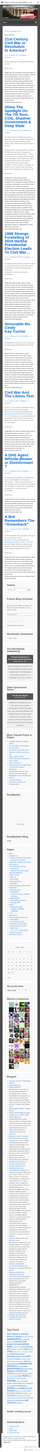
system (9, 1398)
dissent (20, 505)
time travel (23, 315)
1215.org (13, 877)
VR (27, 317)
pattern (7, 304)
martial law (21, 89)
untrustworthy (19, 1400)
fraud (13, 1364)
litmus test (11, 442)
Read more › (9, 68)
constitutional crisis (19, 79)
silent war (19, 218)
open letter (19, 370)
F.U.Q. (11, 913)
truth (31, 1398)
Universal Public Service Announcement (19, 383)
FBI (28, 195)
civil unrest (22, 77)
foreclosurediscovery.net (17, 1166)
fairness (23, 565)
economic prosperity (15, 565)
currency (18, 1351)
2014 (13, 353)
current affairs (12, 193)
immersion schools (24, 439)
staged (7, 315)
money (12, 91)
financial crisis (20, 1361)
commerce (26, 186)
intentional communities (11, 87)
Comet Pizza (18, 186)
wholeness (20, 1403)
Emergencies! (13, 856)
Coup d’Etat (21, 190)
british (27, 561)
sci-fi (28, 310)
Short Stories (13, 915)
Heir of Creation (14, 364)
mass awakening (29, 89)
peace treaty (12, 372)
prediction (17, 306)
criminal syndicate (30, 190)
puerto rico (21, 94)
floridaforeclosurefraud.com (18, 1161)
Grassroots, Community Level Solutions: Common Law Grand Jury (19, 752)
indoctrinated (8, 300)
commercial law (9, 188)
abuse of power (30, 431)
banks (14, 561)
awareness (8, 285)
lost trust (15, 89)
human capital (29, 364)
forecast (30, 83)
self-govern (27, 379)
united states (19, 222)
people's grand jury (26, 372)
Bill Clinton (27, 180)
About (11, 853)
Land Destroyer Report (16, 1242)
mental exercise (9, 302)
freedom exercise (9, 362)
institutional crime (24, 201)
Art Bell (28, 283)
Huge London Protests (16, 756)
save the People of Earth (16, 379)
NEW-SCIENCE (15, 898)
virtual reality (21, 317)
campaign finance (10, 182)
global (10, 199)
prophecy (23, 306)
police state (22, 444)
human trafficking (14, 201)
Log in (11, 1428)
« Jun (8, 977)
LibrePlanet (13, 883)
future (25, 295)
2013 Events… (14, 879)
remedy (7, 379)
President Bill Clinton (23, 375)
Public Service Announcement (25, 377)
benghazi (20, 180)
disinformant (13, 505)
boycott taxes (26, 74)
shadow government (10, 218)
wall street (9, 574)
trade (24, 1398)
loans (29, 570)
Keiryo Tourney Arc (15, 763)
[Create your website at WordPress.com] (20, 2)
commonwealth (9, 79)
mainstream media (15, 205)
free (21, 437)
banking (15, 180)
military (24, 1378)
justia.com (12, 1238)
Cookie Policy (7, 1442)
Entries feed (13, 1430)
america (24, 72)
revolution (24, 96)
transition (11, 100)
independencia (30, 85)
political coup (17, 212)
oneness (9, 1385)
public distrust (13, 94)
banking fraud (17, 501)
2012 (13, 557)
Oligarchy (19, 207)
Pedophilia (8, 210)
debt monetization (24, 81)
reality (24, 308)
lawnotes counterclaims (16, 1264)
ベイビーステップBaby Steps (18, 930)
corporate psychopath (11, 503)
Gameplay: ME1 (15, 902)
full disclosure (12, 508)
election (7, 293)
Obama (29, 368)
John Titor (15, 300)
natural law (26, 91)
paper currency (13, 572)
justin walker (19, 570)
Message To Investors (18, 860)
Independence (21, 85)
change (15, 1347)
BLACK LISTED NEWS (16, 1113)
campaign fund (19, 182)
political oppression (10, 510)
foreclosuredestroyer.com (17, 1164)
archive (27, 353)
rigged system (19, 1391)
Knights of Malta (26, 203)
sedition (29, 216)
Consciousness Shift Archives (18, 917)
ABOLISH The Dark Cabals (20, 870)
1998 (13, 283)
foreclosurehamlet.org (16, 1168)
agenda (19, 178)
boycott (20, 74)
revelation (18, 96)
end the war (22, 360)
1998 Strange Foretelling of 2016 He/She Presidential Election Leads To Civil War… (18, 243)
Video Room (13, 887)
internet (9, 1376)
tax (22, 1398)
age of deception (17, 72)
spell (33, 313)
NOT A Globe (14, 919)
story (10, 315)
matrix (33, 300)
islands (31, 87)
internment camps (24, 87)
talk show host (20, 448)
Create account (14, 1426)
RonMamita (23, 55)
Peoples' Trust (9, 375)
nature (15, 1383)
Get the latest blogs (15, 620)
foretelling (20, 295)
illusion (26, 298)
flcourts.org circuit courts (17, 1157)
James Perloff (8, 89)
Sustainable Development (12, 220)
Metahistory (13, 1289)
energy (17, 1359)
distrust (23, 291)
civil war (27, 77)
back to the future (16, 285)
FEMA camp (24, 83)
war (14, 1403)
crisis (26, 79)
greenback (24, 568)
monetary (7, 91)
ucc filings (21, 381)
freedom (14, 85)
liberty (30, 366)
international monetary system (13, 203)
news (20, 1383)
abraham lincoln (26, 557)
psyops (27, 212)
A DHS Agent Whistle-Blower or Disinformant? (19, 460)
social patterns (27, 313)
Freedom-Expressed (16, 102)
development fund (13, 195)
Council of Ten (13, 190)
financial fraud (30, 565)
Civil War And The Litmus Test (19, 394)
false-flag (7, 295)
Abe (20, 557)
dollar (23, 1356)
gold (21, 199)
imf (15, 1371)
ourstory (31, 370)
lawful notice (24, 366)
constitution (8, 435)
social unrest (15, 98)
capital (26, 182)
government (31, 295)
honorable (22, 364)
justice (32, 439)
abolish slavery (20, 353)
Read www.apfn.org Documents (20, 885)
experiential (25, 293)
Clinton (27, 184)
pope (23, 212)
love (11, 1378)
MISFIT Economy (14, 1302)
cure (14, 360)
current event (15, 435)
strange (14, 315)
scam (24, 310)
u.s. (30, 220)
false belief (32, 293)
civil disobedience (13, 77)
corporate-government (27, 287)
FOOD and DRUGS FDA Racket (20, 858)
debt (17, 193)
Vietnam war (15, 224)
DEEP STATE (23, 193)
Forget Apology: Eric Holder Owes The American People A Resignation (20, 767)
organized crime (27, 207)
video (32, 383)
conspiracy (17, 188)
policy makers (25, 210)
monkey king (22, 302)
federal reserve (12, 197)
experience (18, 293)
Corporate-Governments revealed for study (22, 576)
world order (16, 227)
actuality (18, 283)
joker (20, 300)
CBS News (32, 182)
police (16, 444)
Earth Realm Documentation (18, 924)
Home (6, 31)
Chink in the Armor (15, 1117)
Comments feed (14, 1432)
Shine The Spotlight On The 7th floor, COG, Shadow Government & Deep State (18, 116)
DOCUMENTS (14, 892)
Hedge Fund (26, 199)
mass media (24, 205)
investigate (14, 1376)
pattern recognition (14, 304)
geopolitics (24, 1366)
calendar (30, 285)
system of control (16, 1398)
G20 (19, 1366)
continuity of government (27, 188)
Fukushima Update (15, 1189)
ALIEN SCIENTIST (15, 1087)
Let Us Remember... (15, 780)
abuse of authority (21, 431)
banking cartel (13, 74)
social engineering (28, 218)
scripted (14, 313)
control (7, 190)
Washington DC (23, 224)
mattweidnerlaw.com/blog (17, 1287)
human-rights (14, 439)
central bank (8, 184)
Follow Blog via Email (20, 599)
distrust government (14, 83)
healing (7, 364)
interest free (8, 570)
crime (31, 1349)
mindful (16, 302)
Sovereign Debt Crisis (25, 98)
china (18, 1347)
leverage (7, 205)
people (18, 372)
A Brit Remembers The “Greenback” (20, 520)
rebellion (26, 94)
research (7, 310)
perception (23, 304)
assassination (8, 180)
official (30, 508)
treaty (15, 381)
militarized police (26, 442)
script (10, 313)
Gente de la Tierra (20, 362)
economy (10, 1359)
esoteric (12, 293)
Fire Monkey (13, 295)
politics (15, 375)
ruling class (12, 216)
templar (26, 220)
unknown (15, 317)
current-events (24, 435)
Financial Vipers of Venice (24, 197)
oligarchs (13, 207)
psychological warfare (11, 308)
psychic (28, 306)
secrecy (30, 1393)
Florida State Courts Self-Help (18, 1159)
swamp (22, 220)
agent (6, 501)
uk (5, 574)
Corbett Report (14, 1119)
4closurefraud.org (14, 1085)
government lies (27, 1369)
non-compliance (27, 1383)
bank (22, 1339)
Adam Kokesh (9, 433)
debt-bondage (28, 563)
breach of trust (18, 355)
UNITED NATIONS (10, 222)
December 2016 (9, 291)
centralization (16, 184)
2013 (13, 431)
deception (17, 291)
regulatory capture (10, 96)
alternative (24, 1336)
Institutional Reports (16, 907)
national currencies (21, 368)
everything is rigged (25, 1359)
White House (8, 227)
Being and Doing (15, 881)
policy (19, 210)
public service (12, 377)
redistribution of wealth (11, 214)
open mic (25, 370)
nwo (9, 207)
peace (6, 372)
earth (17, 360)
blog (12, 355)
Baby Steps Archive (15, 934)
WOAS (11, 904)
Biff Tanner (25, 285)
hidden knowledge (10, 298)
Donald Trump (23, 195)
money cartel (18, 91)
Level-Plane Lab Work (17, 921)
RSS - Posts (13, 638)
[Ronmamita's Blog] (20, 11)
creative (10, 360)
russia (25, 1391)
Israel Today (13, 1223)
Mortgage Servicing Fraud (17, 1315)
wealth (31, 224)
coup (6, 289)
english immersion (14, 437)
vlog (6, 385)
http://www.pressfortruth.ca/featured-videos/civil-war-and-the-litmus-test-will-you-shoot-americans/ (19, 412)
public (24, 572)
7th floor (14, 178)
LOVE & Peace (14, 1276)
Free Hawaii (8, 85)
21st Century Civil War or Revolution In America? (16, 44)
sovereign (25, 446)
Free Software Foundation (17, 1170)
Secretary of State (21, 216)
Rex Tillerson (21, 214)
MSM (6, 207)
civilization (13, 287)
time (18, 315)
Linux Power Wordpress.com (18, 1266)
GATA (11, 1208)
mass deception (26, 300)
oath (13, 444)
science (24, 1393)
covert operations (20, 289)
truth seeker (30, 315)
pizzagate (14, 210)
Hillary (17, 298)
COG (13, 186)
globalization (16, 199)
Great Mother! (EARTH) (18, 900)
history (22, 298)
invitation (17, 366)
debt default (15, 81)
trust (27, 1398)
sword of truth (26, 1395)
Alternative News (15, 890)
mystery (29, 302)
